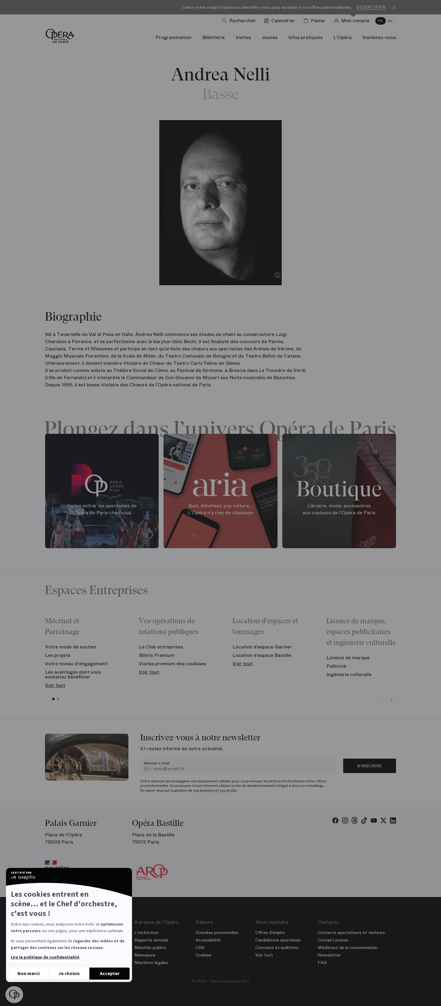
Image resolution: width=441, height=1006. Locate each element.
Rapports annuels (151, 940)
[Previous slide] (379, 700)
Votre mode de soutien (70, 646)
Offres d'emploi (270, 932)
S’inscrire (369, 766)
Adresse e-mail (157, 763)
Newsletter (329, 955)
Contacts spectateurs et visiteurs (351, 932)
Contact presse (333, 940)
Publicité (336, 666)
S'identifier (371, 7)
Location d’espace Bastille (261, 655)
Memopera (144, 955)
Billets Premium (157, 655)
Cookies (203, 955)
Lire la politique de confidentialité (45, 957)
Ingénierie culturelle (348, 674)
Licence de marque (348, 657)
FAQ (322, 962)
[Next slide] (391, 700)
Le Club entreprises (161, 646)
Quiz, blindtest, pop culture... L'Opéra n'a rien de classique (220, 509)
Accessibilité (208, 940)
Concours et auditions (276, 947)
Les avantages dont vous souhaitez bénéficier (73, 674)
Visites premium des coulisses (172, 663)
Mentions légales (151, 962)
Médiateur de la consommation (348, 947)
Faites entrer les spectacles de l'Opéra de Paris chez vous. (102, 509)
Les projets (57, 655)
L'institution (146, 932)
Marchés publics (150, 947)
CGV (200, 947)
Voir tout (55, 685)
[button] (14, 994)
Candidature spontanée (278, 940)
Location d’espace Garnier (262, 646)
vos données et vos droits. (215, 790)
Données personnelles (217, 932)
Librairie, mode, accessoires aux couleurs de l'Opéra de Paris (339, 509)
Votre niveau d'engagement (76, 663)
